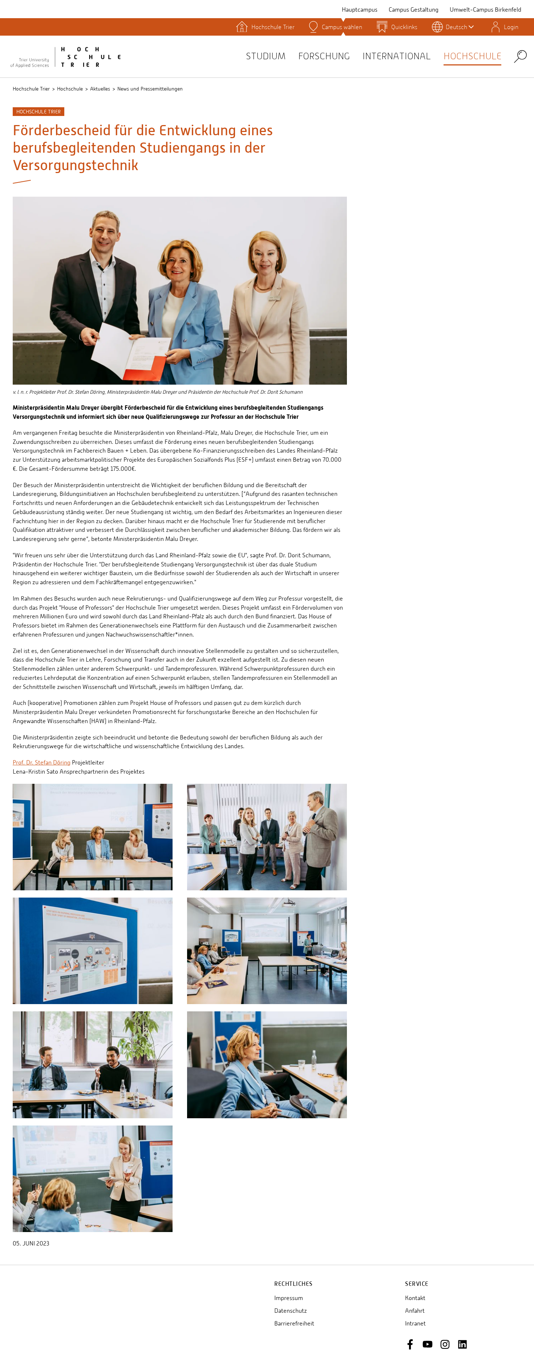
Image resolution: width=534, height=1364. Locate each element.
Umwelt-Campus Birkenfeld (485, 9)
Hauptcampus (359, 9)
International (397, 56)
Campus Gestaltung (413, 9)
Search (520, 56)
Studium (266, 56)
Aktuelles (100, 89)
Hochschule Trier (31, 89)
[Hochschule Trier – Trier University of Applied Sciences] (65, 56)
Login (511, 27)
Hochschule (472, 56)
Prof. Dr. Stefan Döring (41, 762)
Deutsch (456, 27)
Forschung (324, 56)
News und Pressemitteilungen (150, 89)
